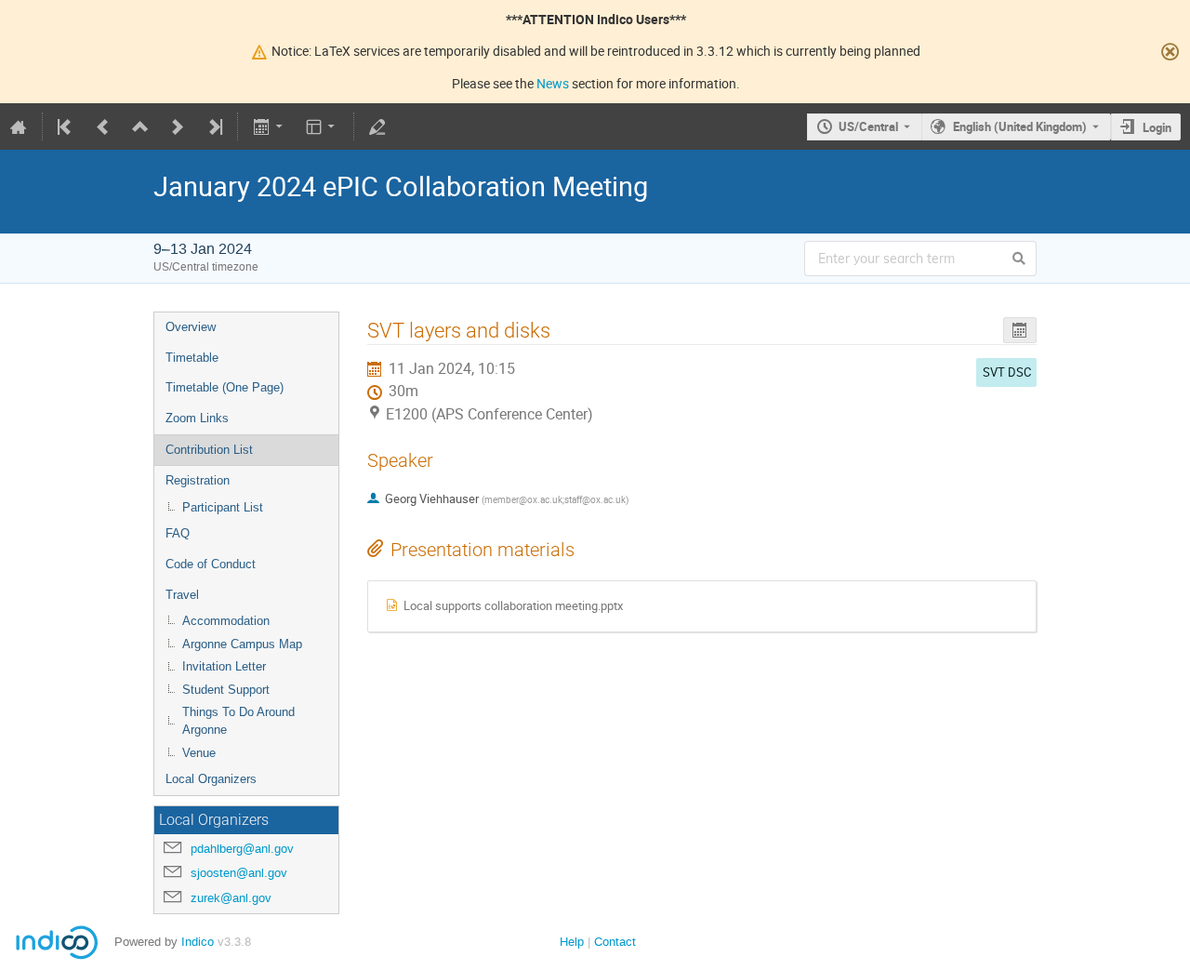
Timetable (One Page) (224, 387)
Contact (615, 942)
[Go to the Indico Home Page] (18, 126)
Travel (182, 595)
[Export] (269, 126)
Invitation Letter (224, 666)
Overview (190, 327)
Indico (197, 942)
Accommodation (226, 621)
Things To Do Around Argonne (238, 721)
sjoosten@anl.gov (239, 873)
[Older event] (103, 126)
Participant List (222, 507)
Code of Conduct (210, 564)
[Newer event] (177, 126)
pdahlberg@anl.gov (242, 849)
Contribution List (209, 450)
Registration (197, 480)
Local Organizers (211, 779)
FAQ (177, 533)
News (552, 83)
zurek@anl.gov (231, 898)
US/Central (868, 126)
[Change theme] (322, 126)
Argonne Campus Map (242, 644)
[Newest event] (213, 126)
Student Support (226, 690)
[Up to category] (140, 126)
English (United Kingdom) (1020, 126)
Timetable (191, 358)
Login (1157, 127)
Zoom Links (197, 418)
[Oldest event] (66, 126)
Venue (199, 753)
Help (572, 942)
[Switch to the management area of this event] (377, 126)
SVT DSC (1007, 372)
